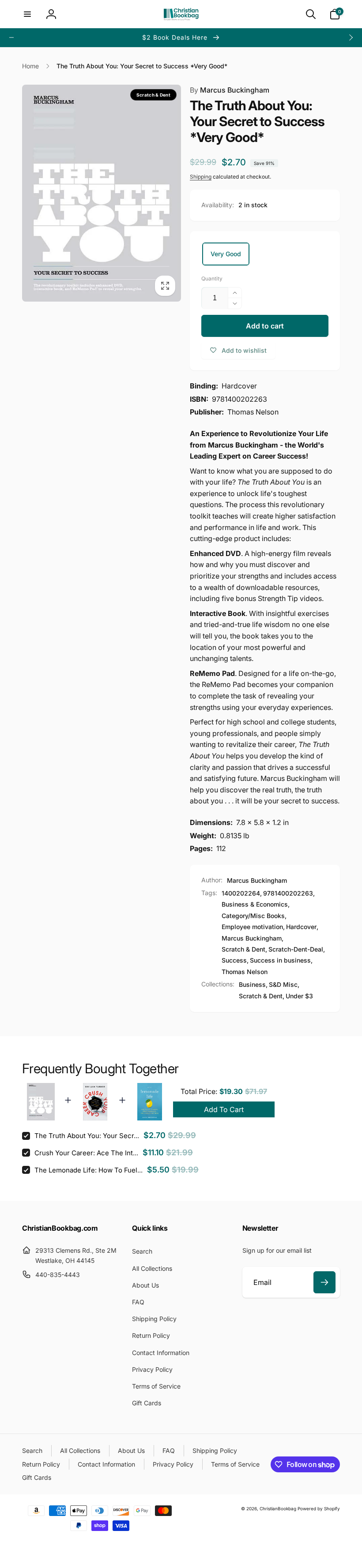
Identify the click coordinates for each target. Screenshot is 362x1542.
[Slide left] (11, 37)
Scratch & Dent (243, 949)
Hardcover (301, 926)
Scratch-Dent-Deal (295, 949)
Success (234, 960)
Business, (253, 984)
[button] (27, 14)
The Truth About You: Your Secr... (86, 1135)
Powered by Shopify (319, 1508)
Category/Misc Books (253, 915)
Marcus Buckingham (229, 90)
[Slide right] (350, 37)
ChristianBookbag (278, 1508)
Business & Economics (255, 904)
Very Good (226, 254)
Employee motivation (252, 926)
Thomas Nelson (245, 971)
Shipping (200, 176)
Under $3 (299, 996)
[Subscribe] (324, 1282)
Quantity (211, 278)
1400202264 (241, 893)
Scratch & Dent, (261, 996)
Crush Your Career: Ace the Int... (86, 1153)
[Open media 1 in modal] (101, 193)
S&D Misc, (284, 984)
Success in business (280, 960)
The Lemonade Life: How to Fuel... (88, 1170)
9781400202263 (288, 893)
